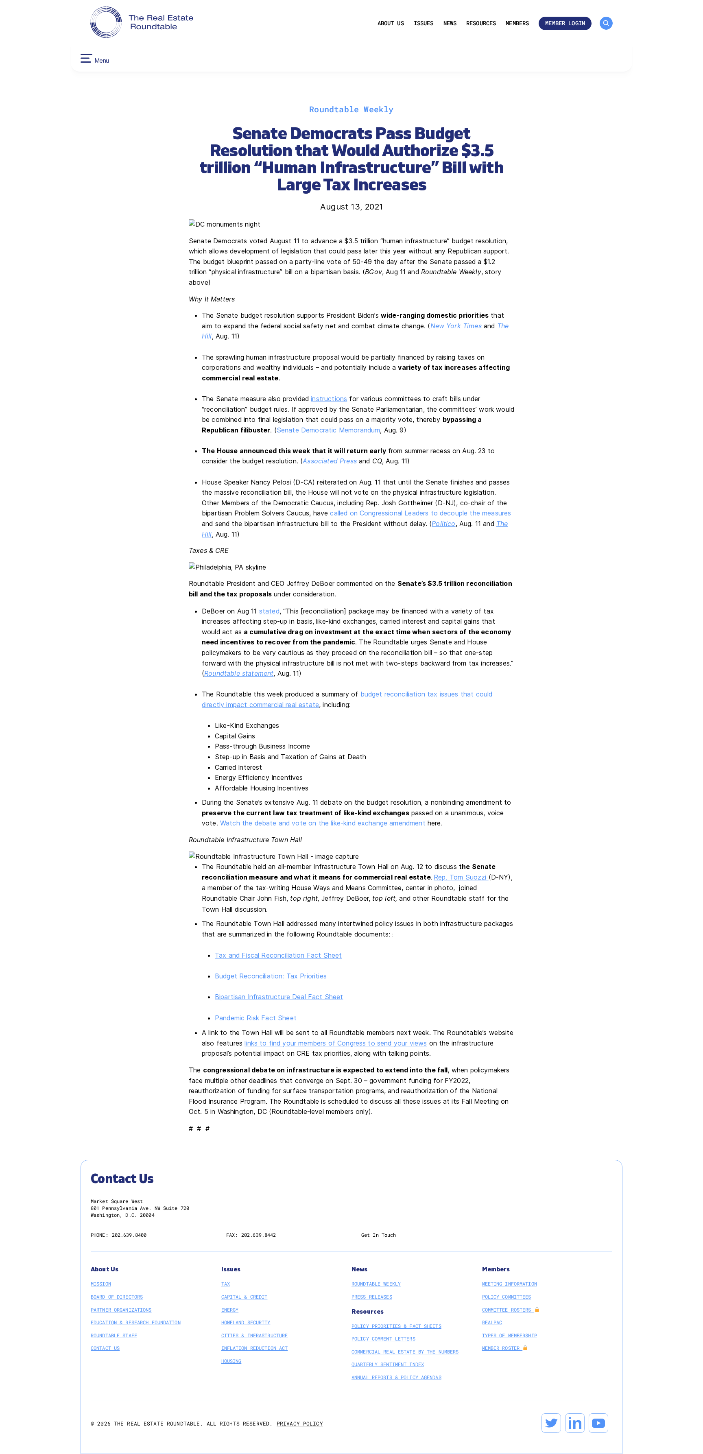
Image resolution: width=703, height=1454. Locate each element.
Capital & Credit (244, 1296)
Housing (231, 1361)
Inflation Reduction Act (254, 1348)
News (450, 23)
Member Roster (502, 1348)
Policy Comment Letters (383, 1338)
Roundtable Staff (114, 1335)
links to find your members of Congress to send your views (336, 1043)
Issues (424, 23)
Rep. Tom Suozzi (461, 877)
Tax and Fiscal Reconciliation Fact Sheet (278, 955)
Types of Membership (509, 1335)
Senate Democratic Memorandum (328, 430)
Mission (101, 1283)
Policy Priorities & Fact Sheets (396, 1326)
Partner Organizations (121, 1309)
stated (269, 611)
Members (517, 23)
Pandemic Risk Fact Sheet (256, 1018)
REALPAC (492, 1322)
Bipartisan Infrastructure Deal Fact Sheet (279, 997)
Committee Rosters (508, 1309)
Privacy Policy (300, 1423)
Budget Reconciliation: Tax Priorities (271, 976)
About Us (391, 23)
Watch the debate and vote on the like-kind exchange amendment (323, 823)
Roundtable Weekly (376, 1283)
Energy (230, 1309)
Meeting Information (509, 1283)
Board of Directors (117, 1296)
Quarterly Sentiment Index (388, 1364)
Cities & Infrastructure (254, 1335)
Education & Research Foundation (136, 1322)
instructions (329, 399)
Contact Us (105, 1348)
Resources (481, 23)
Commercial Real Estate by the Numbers (405, 1351)
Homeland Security (246, 1322)
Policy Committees (506, 1296)
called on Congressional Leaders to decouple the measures (420, 513)
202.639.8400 (129, 1234)
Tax (225, 1283)
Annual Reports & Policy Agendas (396, 1377)
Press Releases (372, 1296)
